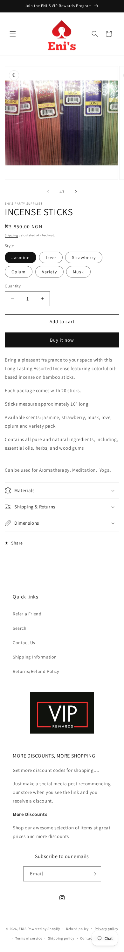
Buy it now (62, 340)
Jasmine (20, 257)
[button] (13, 34)
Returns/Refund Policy (36, 671)
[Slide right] (76, 192)
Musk (78, 272)
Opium (18, 272)
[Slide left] (48, 192)
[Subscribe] (94, 873)
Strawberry (84, 257)
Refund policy (77, 928)
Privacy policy (106, 928)
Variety (49, 272)
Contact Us (24, 642)
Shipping (11, 235)
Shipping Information (35, 657)
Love (51, 257)
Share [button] (17, 543)
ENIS (23, 928)
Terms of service (28, 938)
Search (20, 628)
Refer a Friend (27, 614)
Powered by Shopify (44, 928)
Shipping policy (61, 938)
